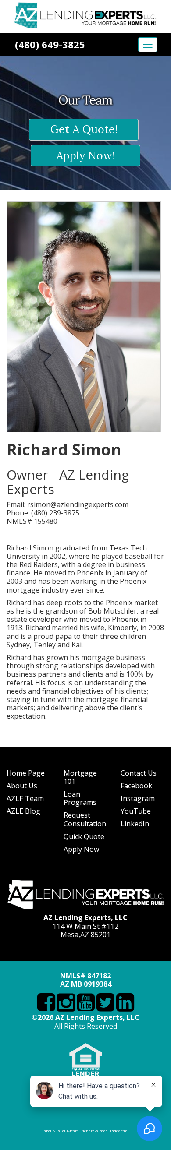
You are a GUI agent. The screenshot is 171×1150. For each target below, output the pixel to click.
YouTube (136, 811)
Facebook (136, 785)
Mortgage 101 (80, 777)
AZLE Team (25, 798)
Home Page (26, 773)
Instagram (138, 798)
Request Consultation (85, 819)
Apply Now (81, 849)
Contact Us (139, 773)
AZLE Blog (23, 811)
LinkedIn (135, 824)
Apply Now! (85, 155)
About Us (22, 785)
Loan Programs (80, 798)
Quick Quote (84, 836)
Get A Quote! (84, 129)
